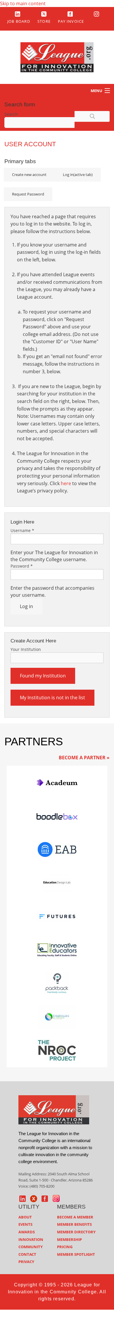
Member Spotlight (76, 1254)
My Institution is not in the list (52, 697)
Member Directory (76, 1232)
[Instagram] (96, 13)
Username (22, 530)
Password (22, 566)
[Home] (57, 57)
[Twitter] (44, 13)
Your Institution (26, 649)
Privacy (26, 1261)
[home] (53, 1109)
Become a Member (75, 1217)
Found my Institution (43, 675)
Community (30, 1246)
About (25, 1217)
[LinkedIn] (17, 13)
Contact (27, 1254)
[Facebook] (70, 13)
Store (44, 21)
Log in (78, 174)
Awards (26, 1232)
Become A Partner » (84, 757)
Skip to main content (23, 3)
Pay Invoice (71, 21)
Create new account (29, 174)
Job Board (18, 21)
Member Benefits (74, 1224)
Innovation (30, 1239)
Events (25, 1224)
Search (11, 114)
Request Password (28, 194)
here (66, 483)
